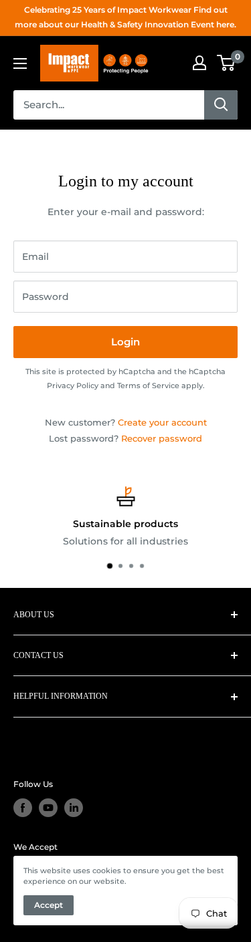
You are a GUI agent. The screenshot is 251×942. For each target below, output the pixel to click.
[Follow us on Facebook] (22, 807)
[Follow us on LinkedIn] (73, 807)
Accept (48, 905)
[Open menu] (20, 63)
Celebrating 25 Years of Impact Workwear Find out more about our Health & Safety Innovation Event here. (125, 17)
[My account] (199, 62)
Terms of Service (148, 385)
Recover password (161, 438)
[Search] (221, 105)
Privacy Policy (72, 385)
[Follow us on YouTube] (48, 807)
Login (125, 341)
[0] (226, 63)
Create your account (162, 422)
